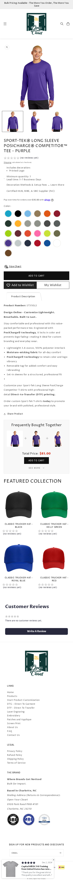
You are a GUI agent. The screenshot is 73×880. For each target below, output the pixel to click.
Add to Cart (36, 460)
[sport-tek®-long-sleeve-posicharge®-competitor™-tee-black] (18, 214)
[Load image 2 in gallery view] (34, 121)
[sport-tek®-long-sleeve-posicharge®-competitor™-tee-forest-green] (8, 224)
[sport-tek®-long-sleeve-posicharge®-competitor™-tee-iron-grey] (47, 224)
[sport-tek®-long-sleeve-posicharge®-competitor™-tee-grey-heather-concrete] (37, 224)
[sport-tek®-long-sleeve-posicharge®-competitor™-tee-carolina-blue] (27, 214)
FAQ (9, 731)
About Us (12, 727)
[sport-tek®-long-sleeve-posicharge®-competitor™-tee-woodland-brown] (8, 253)
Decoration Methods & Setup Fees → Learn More (35, 184)
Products (12, 696)
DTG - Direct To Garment (21, 704)
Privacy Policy (14, 751)
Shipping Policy (15, 759)
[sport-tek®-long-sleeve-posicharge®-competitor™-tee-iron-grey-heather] (56, 224)
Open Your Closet (39, 879)
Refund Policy (14, 755)
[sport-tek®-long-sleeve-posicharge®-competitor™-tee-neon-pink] (37, 233)
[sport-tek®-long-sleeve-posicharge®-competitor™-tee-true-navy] (27, 243)
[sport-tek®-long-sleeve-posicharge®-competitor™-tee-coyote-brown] (37, 214)
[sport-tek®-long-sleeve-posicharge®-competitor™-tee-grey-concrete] (27, 224)
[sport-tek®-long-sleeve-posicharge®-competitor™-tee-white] (56, 243)
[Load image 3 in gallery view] (57, 121)
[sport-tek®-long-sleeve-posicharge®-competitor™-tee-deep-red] (56, 214)
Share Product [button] (15, 413)
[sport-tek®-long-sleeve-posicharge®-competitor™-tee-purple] (8, 243)
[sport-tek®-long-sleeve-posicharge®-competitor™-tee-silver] (18, 243)
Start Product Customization (23, 700)
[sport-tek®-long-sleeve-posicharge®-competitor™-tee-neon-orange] (27, 233)
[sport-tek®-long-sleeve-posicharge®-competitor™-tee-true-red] (37, 243)
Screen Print (14, 723)
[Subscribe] (60, 852)
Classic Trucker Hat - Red (54, 579)
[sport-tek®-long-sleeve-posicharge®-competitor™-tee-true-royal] (47, 243)
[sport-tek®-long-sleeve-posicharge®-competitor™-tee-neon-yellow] (47, 233)
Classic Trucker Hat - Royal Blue (19, 579)
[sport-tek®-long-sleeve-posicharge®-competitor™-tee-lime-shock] (8, 233)
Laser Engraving (16, 711)
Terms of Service (16, 762)
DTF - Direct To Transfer (21, 707)
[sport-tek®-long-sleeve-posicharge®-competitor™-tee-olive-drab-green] (56, 233)
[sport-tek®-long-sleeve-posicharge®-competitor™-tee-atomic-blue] (8, 214)
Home (10, 692)
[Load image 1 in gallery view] (12, 121)
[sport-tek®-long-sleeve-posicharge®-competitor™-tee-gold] (18, 224)
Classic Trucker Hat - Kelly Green (54, 525)
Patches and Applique (19, 719)
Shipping (7, 162)
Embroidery (13, 715)
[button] (62, 23)
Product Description (23, 296)
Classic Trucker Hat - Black (19, 525)
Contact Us (13, 735)
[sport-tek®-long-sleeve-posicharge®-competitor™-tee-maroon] (18, 233)
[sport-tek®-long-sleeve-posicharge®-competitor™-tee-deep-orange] (47, 214)
